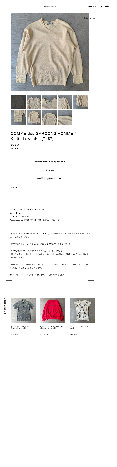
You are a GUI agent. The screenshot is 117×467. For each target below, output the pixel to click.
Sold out (50, 170)
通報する (14, 188)
